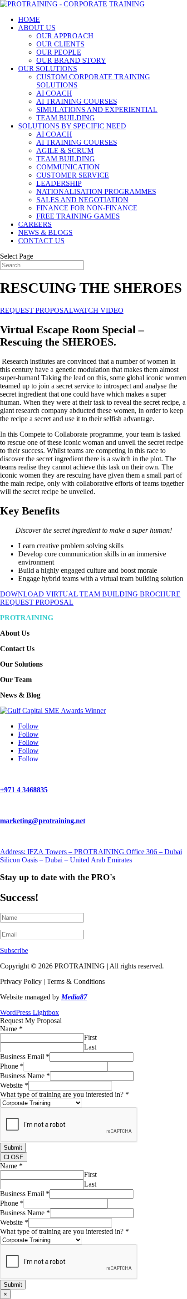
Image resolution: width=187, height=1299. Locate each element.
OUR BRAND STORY (71, 60)
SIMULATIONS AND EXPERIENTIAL (96, 109)
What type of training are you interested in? (64, 1094)
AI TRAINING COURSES (76, 101)
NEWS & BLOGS (45, 232)
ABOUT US (36, 27)
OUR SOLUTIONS (47, 68)
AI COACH (54, 93)
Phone (12, 1066)
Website (14, 1085)
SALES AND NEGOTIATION (82, 200)
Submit (13, 1147)
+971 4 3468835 (24, 790)
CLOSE (14, 1157)
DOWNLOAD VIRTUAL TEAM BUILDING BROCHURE (90, 594)
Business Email (24, 1056)
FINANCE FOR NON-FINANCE (87, 208)
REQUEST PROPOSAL (36, 310)
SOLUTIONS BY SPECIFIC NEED (72, 126)
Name (11, 1029)
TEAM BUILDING (65, 118)
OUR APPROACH (65, 36)
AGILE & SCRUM (65, 150)
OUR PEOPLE (58, 52)
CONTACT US (41, 241)
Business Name (25, 1076)
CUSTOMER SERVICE (72, 175)
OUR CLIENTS (60, 44)
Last (90, 1047)
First (90, 1037)
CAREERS (35, 224)
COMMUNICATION (68, 167)
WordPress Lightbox (29, 1012)
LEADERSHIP (59, 183)
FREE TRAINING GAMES (78, 216)
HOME (29, 19)
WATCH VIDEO (98, 310)
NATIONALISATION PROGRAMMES (96, 191)
